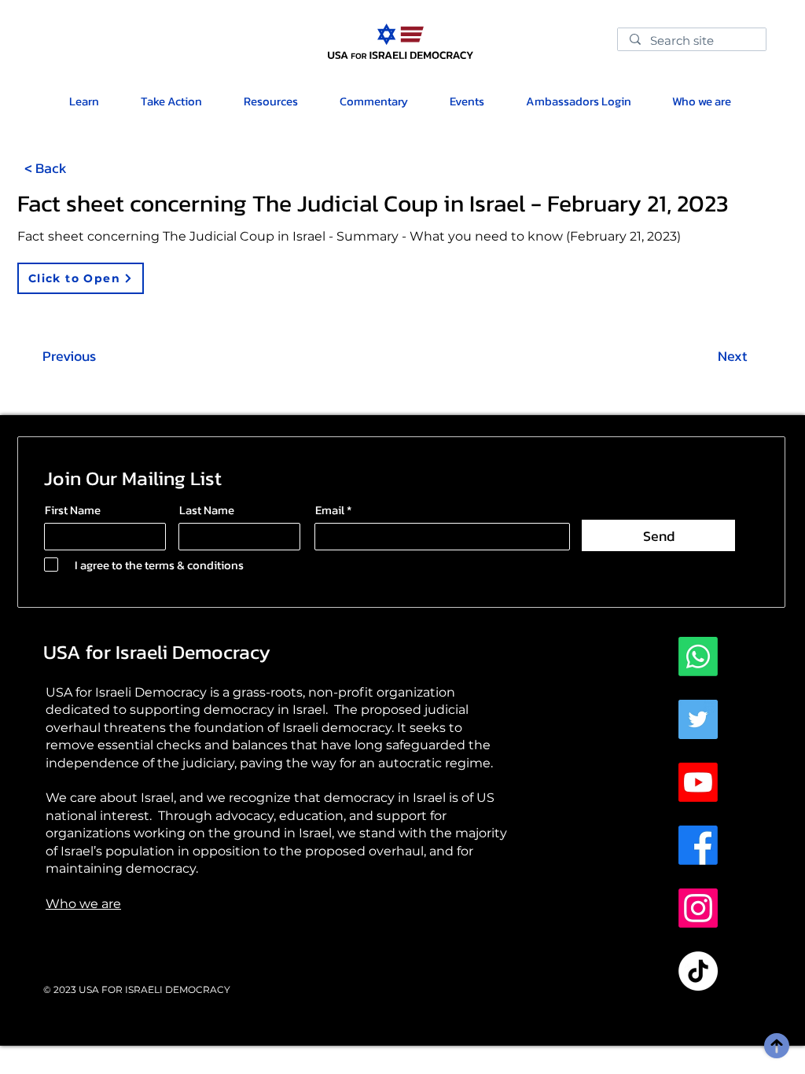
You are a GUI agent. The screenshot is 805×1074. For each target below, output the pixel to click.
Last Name (206, 510)
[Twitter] (698, 719)
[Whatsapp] (698, 656)
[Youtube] (698, 782)
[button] (270, 101)
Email (329, 510)
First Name (73, 510)
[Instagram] (698, 908)
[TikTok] (698, 971)
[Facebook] (698, 845)
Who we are (83, 903)
